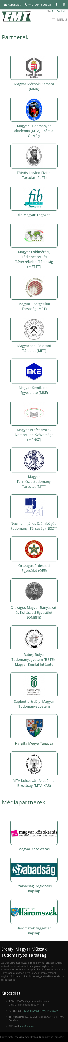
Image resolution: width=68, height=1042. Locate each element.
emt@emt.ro (27, 1026)
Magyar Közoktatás (34, 849)
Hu (49, 11)
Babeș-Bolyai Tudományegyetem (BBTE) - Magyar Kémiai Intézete (34, 659)
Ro (53, 11)
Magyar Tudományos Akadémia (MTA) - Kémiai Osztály (34, 131)
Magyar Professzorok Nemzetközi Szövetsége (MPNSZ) (34, 434)
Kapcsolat (14, 4)
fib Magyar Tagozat (34, 215)
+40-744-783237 (49, 1010)
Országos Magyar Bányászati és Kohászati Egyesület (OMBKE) (34, 612)
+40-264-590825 (39, 4)
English (61, 11)
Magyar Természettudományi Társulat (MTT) (34, 481)
